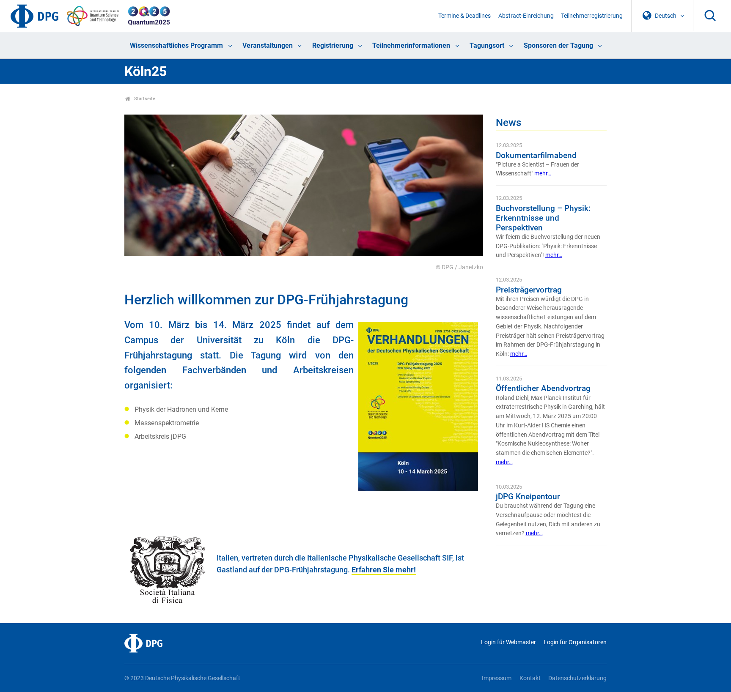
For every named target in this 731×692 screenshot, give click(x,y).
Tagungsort (487, 45)
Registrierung (332, 45)
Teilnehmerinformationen (411, 45)
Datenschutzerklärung (577, 678)
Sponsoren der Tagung (558, 45)
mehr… (542, 173)
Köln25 (145, 71)
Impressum (496, 678)
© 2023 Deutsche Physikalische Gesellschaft (182, 678)
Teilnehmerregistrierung (592, 15)
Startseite (144, 98)
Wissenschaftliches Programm (176, 45)
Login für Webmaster (508, 642)
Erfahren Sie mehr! (384, 570)
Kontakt (529, 678)
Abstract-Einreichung (526, 15)
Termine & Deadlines (464, 15)
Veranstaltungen (267, 45)
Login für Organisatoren (575, 642)
